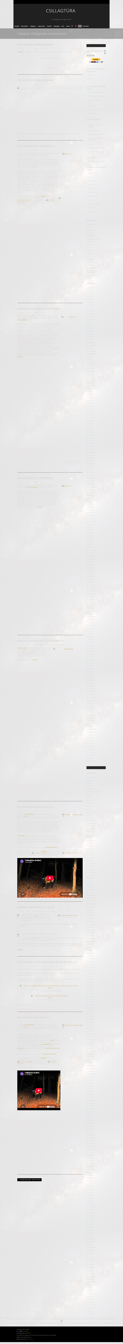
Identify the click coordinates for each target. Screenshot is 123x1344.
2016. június (89, 634)
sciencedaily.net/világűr (94, 109)
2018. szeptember (91, 556)
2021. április (89, 466)
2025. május (89, 328)
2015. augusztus (91, 663)
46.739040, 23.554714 (71, 853)
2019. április (89, 536)
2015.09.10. (22, 644)
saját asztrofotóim (51, 911)
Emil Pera (90, 200)
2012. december (90, 749)
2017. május (89, 602)
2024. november (91, 345)
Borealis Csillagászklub (94, 130)
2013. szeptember (91, 729)
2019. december (90, 513)
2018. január (89, 579)
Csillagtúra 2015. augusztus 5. (35, 806)
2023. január (89, 409)
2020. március (90, 504)
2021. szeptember (91, 452)
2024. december (90, 342)
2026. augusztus (91, 288)
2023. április (89, 400)
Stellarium (90, 75)
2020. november (91, 481)
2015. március (90, 677)
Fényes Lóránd (92, 181)
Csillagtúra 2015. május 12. (33, 1017)
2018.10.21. (22, 48)
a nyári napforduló (29, 814)
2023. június (89, 394)
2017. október (90, 588)
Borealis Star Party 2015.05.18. (35, 907)
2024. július (89, 357)
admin (28, 48)
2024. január (89, 374)
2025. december (90, 311)
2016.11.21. (22, 150)
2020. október (90, 484)
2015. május (89, 671)
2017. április (89, 605)
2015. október (90, 657)
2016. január (89, 648)
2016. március (90, 642)
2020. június (89, 495)
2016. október (90, 622)
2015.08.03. (22, 811)
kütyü (88, 256)
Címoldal (17, 26)
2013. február (90, 746)
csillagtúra (36, 48)
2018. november (91, 550)
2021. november (91, 446)
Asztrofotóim (24, 26)
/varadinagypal (24, 1331)
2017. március (90, 608)
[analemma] (92, 56)
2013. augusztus (91, 732)
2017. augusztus (91, 593)
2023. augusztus (91, 389)
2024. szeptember (91, 351)
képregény (89, 253)
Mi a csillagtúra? (22, 320)
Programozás (41, 26)
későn (25, 816)
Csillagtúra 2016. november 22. (36, 146)
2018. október (90, 553)
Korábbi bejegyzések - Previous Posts (30, 1179)
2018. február (90, 576)
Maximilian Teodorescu (94, 204)
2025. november (91, 313)
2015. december (90, 651)
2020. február (90, 507)
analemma (89, 227)
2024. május (89, 363)
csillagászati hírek (91, 236)
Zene (63, 26)
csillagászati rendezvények (40, 644)
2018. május (89, 567)
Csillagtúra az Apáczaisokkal (35, 44)
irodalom (89, 250)
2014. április (89, 709)
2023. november (91, 380)
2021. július (89, 458)
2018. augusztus (91, 559)
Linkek (68, 26)
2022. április (89, 432)
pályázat (88, 262)
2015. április (89, 674)
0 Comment (43, 48)
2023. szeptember (91, 386)
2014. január (89, 718)
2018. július (89, 562)
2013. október (90, 726)
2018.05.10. (22, 84)
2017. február (90, 611)
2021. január (89, 475)
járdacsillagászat (60, 644)
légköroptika (89, 259)
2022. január (89, 440)
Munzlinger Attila (92, 192)
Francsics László (92, 184)
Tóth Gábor (91, 208)
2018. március (90, 573)
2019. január (89, 544)
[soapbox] (105, 51)
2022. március (90, 435)
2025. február (90, 337)
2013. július (89, 735)
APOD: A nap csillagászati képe (96, 148)
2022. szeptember (91, 417)
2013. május (89, 741)
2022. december (90, 412)
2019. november (91, 515)
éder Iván (90, 177)
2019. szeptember (91, 521)
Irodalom (49, 26)
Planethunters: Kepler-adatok (96, 161)
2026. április (89, 299)
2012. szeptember (91, 755)
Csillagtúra (33, 26)
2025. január (89, 339)
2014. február (90, 715)
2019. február (90, 541)
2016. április (89, 640)
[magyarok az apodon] (94, 56)
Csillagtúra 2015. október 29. (35, 478)
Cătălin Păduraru (92, 196)
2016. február (90, 645)
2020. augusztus (91, 490)
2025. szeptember (91, 319)
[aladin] (105, 53)
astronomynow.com (93, 113)
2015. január (89, 683)
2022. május (89, 429)
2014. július (89, 700)
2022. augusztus (91, 420)
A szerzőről (86, 26)
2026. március (90, 302)
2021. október (90, 449)
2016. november (91, 619)
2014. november (91, 689)
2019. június (89, 530)
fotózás (88, 247)
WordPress (28, 1333)
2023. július (89, 391)
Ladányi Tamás (92, 188)
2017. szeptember (91, 591)
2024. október (90, 348)
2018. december (90, 547)
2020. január (89, 510)
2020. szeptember (91, 487)
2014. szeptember (91, 694)
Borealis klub (22, 648)
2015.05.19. (22, 911)
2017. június (89, 599)
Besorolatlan (90, 233)
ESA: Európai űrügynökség (95, 92)
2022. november (91, 414)
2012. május (89, 761)
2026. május (89, 296)
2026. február (90, 305)
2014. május (89, 706)
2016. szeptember (91, 625)
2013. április (89, 743)
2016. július (89, 631)
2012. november (91, 752)
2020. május (89, 498)
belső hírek (89, 230)
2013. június (89, 738)
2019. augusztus (91, 524)
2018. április (89, 570)
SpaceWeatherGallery (94, 157)
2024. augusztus (91, 354)
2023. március (90, 403)
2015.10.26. (22, 482)
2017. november (91, 585)
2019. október (90, 518)
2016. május (89, 637)
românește (89, 265)
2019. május (89, 533)
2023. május (89, 397)
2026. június (89, 293)
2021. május (89, 464)
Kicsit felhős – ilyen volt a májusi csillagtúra (45, 962)
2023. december (90, 377)
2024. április (89, 365)
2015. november (91, 654)
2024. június (89, 360)
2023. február (90, 406)
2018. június (89, 565)
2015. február (90, 680)
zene (87, 278)
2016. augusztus (91, 628)
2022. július (89, 423)
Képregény (56, 26)
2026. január (89, 308)
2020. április (89, 501)
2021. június (89, 461)
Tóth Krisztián (92, 211)
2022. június (89, 426)
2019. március (90, 539)
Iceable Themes (29, 1339)
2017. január (89, 614)
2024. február (90, 371)
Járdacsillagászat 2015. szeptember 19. (40, 640)
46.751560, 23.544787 (40, 853)
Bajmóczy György (92, 173)
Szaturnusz (21, 835)
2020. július (89, 492)
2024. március (90, 368)
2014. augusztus (91, 697)
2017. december (90, 582)
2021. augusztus (91, 455)
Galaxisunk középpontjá (52, 1048)
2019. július (89, 527)
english (88, 245)
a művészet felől (90, 224)
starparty (68, 911)
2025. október (90, 316)
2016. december (90, 617)
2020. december (90, 478)
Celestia (90, 78)
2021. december (90, 443)
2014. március (90, 712)
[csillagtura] (90, 56)
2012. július (89, 758)
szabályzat (44, 196)
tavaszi (20, 52)
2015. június (89, 668)
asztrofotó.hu (92, 144)
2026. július (89, 290)
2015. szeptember (91, 660)
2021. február (90, 472)
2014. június (89, 703)
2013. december (90, 720)
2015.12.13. (22, 312)
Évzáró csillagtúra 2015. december (38, 308)
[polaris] (87, 56)
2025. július (89, 322)
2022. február (90, 438)
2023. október (90, 383)
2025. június (89, 325)
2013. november (91, 723)
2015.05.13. (22, 966)
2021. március (90, 469)
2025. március (90, 334)
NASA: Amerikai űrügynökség (96, 96)
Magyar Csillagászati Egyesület (96, 134)
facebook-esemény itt (51, 847)
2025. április (89, 331)
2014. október (90, 692)
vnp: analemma (90, 275)
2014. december (90, 686)
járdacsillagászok (46, 1044)
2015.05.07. (22, 1021)
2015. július (89, 666)
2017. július (89, 596)
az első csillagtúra (32, 487)
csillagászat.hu (92, 105)
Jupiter (53, 1040)
